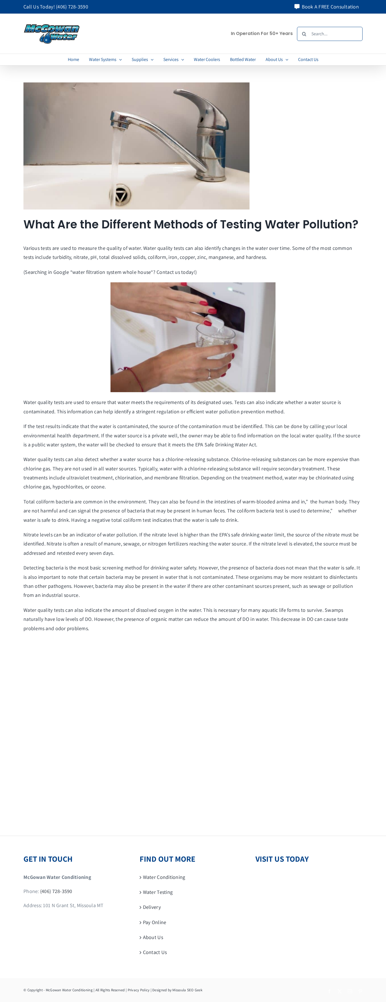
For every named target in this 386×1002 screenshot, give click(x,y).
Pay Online (154, 922)
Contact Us (155, 952)
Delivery (152, 907)
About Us (153, 937)
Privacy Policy (139, 990)
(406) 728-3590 (72, 6)
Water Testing (158, 892)
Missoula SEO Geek (187, 990)
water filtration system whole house (111, 272)
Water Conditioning (164, 877)
